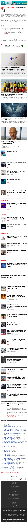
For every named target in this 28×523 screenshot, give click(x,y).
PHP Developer (7, 449)
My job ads (14, 502)
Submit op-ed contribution (14, 498)
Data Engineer (7, 451)
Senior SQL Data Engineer (9, 438)
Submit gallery (14, 491)
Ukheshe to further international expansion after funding (15, 323)
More (22, 401)
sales (6, 510)
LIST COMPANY (23, 15)
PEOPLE (2, 15)
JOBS (20, 14)
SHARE (2, 16)
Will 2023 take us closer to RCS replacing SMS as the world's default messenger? (16, 296)
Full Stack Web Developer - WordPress (12, 441)
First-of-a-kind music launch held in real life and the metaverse (17, 315)
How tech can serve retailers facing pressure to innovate (16, 287)
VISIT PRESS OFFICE (18, 415)
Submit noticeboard (14, 497)
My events (14, 503)
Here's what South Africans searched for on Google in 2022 (13, 69)
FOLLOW (5, 16)
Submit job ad (14, 493)
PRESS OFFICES (10, 14)
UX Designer (6, 446)
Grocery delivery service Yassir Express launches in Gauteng (17, 236)
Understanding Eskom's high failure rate (17, 370)
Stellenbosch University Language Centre (15, 404)
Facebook (14, 416)
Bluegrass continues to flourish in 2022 (17, 243)
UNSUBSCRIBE (8, 17)
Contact (8, 415)
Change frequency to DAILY (17, 520)
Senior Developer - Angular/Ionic (11, 470)
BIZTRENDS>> (6, 33)
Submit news (14, 495)
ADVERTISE (18, 15)
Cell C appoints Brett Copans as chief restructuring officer (10, 142)
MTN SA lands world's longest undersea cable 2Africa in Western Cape (12, 94)
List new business (14, 485)
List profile (14, 487)
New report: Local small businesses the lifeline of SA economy (17, 394)
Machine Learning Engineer (10, 466)
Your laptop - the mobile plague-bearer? (17, 225)
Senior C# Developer (8, 437)
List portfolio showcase (14, 486)
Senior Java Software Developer (11, 468)
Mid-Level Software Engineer (10, 464)
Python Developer (8, 456)
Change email (7, 520)
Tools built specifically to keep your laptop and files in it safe (16, 171)
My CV (14, 506)
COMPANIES (16, 14)
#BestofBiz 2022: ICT (12, 151)
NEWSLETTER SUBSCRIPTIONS (13, 16)
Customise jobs (15, 472)
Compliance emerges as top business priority (16, 163)
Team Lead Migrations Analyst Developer (13, 433)
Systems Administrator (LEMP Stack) (12, 452)
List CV (14, 483)
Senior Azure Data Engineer (10, 460)
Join (26, 401)
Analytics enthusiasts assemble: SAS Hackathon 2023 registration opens (16, 191)
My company (14, 505)
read (19, 74)
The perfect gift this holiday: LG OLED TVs (16, 340)
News (12, 415)
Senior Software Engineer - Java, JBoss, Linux (14, 426)
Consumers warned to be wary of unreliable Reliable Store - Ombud (15, 218)
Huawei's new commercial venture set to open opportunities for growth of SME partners (16, 331)
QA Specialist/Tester (8, 450)
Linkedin (9, 416)
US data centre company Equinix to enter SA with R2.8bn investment (13, 118)
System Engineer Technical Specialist (12, 424)
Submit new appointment (14, 494)
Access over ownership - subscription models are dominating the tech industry (16, 205)
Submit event (14, 489)
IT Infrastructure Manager (9, 445)
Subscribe (22, 519)
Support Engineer (7, 455)
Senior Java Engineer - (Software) (11, 429)
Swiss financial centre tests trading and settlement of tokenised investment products (17, 265)
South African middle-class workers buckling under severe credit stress (16, 377)
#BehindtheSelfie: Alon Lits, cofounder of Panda (16, 251)
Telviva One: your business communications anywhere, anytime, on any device (17, 306)
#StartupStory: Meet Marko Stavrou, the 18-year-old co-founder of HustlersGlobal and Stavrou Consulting (17, 386)
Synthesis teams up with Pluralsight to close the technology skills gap (13, 276)
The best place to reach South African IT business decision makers (17, 349)
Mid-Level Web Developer (9, 447)
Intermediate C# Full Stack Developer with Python (15, 430)
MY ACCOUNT (22, 16)
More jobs (3, 472)
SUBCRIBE (3, 17)
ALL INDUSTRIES (4, 14)
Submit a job (8, 472)
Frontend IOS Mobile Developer (11, 462)
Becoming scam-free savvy (14, 179)
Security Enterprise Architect (10, 435)
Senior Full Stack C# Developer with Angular (13, 442)
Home (14, 501)
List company (14, 482)
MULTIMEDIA (7, 15)
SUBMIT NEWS (12, 15)
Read (8, 167)
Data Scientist (7, 467)
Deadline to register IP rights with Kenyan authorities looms (15, 359)
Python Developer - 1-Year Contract (12, 458)
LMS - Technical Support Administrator (12, 439)
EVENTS (23, 14)
